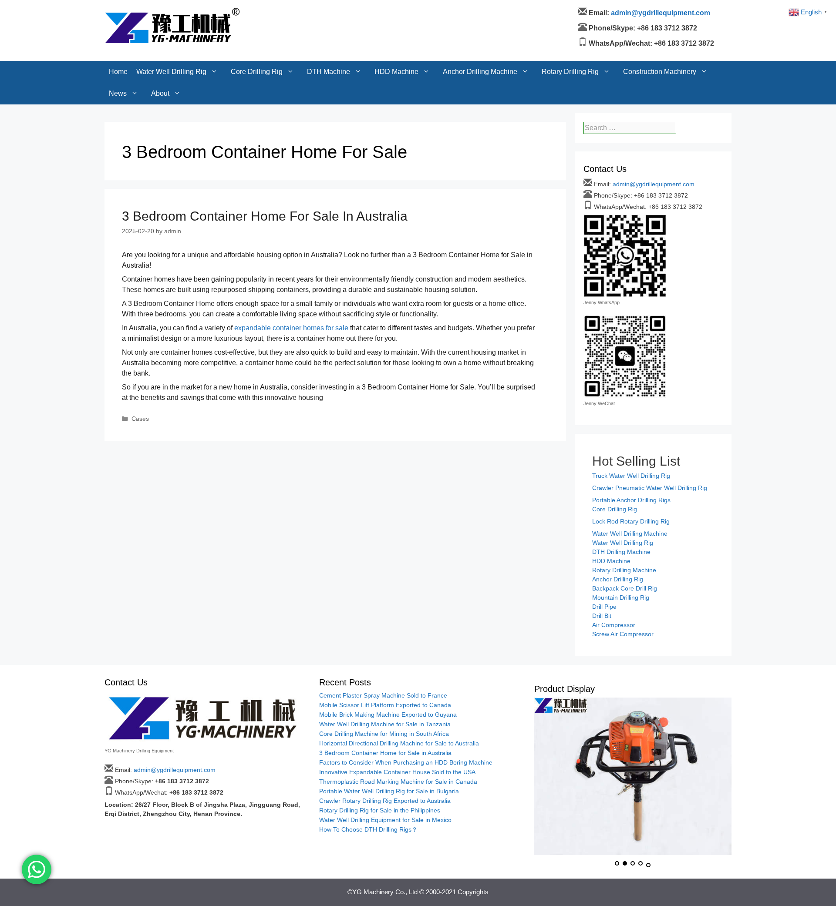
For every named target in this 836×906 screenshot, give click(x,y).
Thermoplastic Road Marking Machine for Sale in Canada (398, 781)
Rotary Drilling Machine (624, 570)
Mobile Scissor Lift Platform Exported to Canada (385, 704)
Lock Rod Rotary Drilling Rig (631, 521)
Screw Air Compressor (623, 634)
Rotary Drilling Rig (570, 10)
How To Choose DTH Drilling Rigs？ (368, 829)
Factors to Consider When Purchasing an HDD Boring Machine (405, 762)
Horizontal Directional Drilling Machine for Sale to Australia (399, 743)
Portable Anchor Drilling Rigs (631, 500)
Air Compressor (613, 624)
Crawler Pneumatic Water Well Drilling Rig (649, 487)
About (160, 32)
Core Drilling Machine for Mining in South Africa (384, 733)
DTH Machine (328, 10)
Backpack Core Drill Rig (624, 588)
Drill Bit (601, 615)
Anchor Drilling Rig (617, 579)
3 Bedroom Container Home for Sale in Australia (265, 216)
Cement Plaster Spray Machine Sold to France (383, 695)
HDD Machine (396, 10)
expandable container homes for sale (291, 328)
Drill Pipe (604, 606)
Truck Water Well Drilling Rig (631, 475)
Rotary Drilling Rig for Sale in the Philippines (379, 810)
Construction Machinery (659, 10)
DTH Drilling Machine (621, 551)
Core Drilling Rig (257, 10)
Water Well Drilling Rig (171, 10)
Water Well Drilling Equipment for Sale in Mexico (385, 819)
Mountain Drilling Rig (620, 597)
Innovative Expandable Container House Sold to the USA (397, 771)
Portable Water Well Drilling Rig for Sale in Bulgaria (389, 791)
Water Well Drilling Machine (629, 533)
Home (118, 10)
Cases (140, 419)
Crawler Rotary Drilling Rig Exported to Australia (385, 800)
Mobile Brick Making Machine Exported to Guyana (388, 714)
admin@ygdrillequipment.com (653, 184)
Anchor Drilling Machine (480, 10)
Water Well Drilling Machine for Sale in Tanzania (385, 724)
